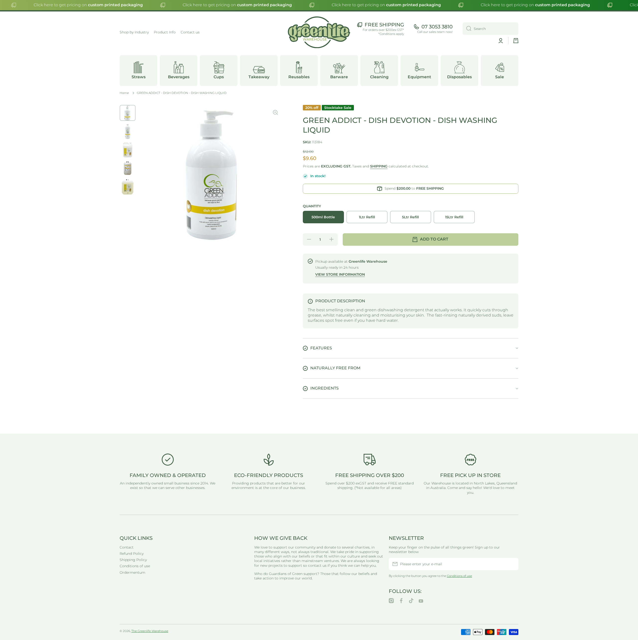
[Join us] (512, 564)
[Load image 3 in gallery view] (128, 150)
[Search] (467, 28)
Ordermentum (132, 572)
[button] (515, 40)
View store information (340, 274)
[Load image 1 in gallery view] (128, 113)
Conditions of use (135, 566)
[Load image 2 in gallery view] (128, 131)
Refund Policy (132, 553)
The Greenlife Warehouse (149, 631)
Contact (127, 547)
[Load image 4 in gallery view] (128, 168)
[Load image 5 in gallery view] (128, 187)
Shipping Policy (133, 560)
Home (124, 93)
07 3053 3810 (437, 27)
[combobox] (490, 28)
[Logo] (319, 32)
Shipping (379, 166)
